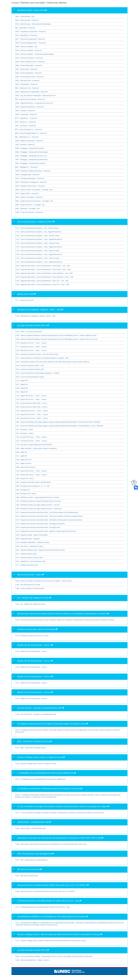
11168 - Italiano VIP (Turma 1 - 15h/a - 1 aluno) (30, 471)
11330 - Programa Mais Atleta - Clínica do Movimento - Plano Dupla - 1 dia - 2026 (42, 266)
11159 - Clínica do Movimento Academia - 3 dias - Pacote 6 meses (37, 243)
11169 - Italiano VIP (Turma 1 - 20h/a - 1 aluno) (30, 475)
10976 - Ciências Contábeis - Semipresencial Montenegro (34, 54)
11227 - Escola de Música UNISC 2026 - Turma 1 (31, 403)
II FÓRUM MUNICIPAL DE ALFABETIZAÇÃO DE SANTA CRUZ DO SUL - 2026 (48, 900)
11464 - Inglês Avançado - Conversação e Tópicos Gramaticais (36, 448)
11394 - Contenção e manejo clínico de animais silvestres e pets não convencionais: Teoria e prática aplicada (52, 362)
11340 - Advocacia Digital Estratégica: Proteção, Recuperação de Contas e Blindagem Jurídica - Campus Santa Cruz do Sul (56, 339)
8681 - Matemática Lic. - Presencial (27, 137)
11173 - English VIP (21, 381)
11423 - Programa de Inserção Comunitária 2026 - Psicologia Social (37, 527)
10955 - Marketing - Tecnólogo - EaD (27, 208)
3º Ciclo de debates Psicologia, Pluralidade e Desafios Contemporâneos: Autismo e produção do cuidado (62, 806)
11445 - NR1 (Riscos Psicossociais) (26, 876)
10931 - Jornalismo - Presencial (25, 126)
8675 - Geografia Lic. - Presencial (26, 118)
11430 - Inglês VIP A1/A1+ (23, 460)
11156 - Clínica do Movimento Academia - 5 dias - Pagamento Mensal (38, 262)
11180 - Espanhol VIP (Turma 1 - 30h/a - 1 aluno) (31, 418)
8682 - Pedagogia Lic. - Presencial (26, 167)
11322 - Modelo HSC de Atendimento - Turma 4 (31, 698)
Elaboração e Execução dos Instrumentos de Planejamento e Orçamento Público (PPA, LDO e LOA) (59, 838)
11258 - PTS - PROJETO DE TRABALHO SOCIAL (30, 604)
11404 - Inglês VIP (21, 452)
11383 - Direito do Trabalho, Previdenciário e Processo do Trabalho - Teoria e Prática (43, 581)
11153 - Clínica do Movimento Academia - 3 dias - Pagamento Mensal (38, 247)
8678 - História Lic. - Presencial (25, 122)
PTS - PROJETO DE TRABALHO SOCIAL (33, 598)
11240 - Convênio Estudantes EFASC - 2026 (29, 365)
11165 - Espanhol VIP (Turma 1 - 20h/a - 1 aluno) (31, 414)
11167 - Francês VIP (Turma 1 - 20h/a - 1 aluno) (31, 441)
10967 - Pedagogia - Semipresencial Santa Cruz (31, 156)
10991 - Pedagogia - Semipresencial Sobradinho (31, 159)
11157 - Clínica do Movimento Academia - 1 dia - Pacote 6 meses (37, 228)
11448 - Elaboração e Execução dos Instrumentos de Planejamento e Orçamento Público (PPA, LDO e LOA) (50, 844)
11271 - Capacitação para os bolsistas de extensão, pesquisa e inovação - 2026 (41, 358)
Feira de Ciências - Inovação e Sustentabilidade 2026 (39, 708)
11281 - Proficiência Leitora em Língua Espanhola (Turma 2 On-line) (38, 501)
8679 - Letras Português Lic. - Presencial (28, 129)
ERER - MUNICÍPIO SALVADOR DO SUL (33, 741)
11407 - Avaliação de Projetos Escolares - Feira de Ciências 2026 (36, 354)
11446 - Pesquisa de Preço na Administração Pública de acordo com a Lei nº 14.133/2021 (45, 891)
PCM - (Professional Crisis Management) (34, 853)
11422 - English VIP (21, 392)
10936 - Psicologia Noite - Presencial (27, 175)
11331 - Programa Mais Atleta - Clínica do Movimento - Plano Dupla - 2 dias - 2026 (43, 269)
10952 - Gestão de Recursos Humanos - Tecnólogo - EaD (34, 201)
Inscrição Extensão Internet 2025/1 (32, 950)
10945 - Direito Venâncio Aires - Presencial (29, 77)
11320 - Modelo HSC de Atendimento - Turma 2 (31, 667)
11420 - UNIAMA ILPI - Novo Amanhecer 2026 (30, 561)
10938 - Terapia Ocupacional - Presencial (29, 212)
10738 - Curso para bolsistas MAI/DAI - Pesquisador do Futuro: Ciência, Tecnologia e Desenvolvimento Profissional (53, 956)
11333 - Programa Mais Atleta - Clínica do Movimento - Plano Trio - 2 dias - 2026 (42, 284)
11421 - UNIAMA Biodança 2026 (25, 554)
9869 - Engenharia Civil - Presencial (27, 88)
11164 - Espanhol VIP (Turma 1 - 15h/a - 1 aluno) (31, 411)
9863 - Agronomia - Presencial (25, 28)
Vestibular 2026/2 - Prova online (31, 10)
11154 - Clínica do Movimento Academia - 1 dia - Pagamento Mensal (38, 232)
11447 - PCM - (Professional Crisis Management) (31, 860)
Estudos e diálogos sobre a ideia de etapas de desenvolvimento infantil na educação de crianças (58, 934)
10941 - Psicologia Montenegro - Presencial (29, 178)
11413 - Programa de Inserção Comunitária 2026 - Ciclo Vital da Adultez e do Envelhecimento (46, 512)
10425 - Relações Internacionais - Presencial (30, 186)
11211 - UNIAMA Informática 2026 (26, 565)
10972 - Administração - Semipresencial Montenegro (33, 24)
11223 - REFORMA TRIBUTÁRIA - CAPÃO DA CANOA (32, 542)
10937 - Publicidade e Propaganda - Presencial (31, 182)
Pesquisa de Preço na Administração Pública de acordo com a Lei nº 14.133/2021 (52, 885)
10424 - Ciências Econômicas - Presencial (29, 58)
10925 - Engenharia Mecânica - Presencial (29, 107)
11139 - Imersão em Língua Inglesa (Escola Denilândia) (33, 445)
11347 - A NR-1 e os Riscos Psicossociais (28, 332)
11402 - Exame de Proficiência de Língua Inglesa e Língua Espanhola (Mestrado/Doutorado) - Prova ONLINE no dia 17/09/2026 (57, 422)
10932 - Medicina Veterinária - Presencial (29, 141)
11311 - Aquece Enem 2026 (24, 300)
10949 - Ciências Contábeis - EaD (26, 47)
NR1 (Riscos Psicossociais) (28, 869)
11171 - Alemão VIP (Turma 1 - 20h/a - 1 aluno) (30, 347)
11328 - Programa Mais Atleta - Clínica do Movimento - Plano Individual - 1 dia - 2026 (44, 273)
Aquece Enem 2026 (25, 294)
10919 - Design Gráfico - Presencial (27, 193)
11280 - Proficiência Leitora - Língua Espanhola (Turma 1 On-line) (37, 497)
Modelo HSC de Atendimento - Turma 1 (34, 645)
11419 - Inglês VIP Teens (23, 463)
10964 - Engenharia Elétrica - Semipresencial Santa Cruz (34, 103)
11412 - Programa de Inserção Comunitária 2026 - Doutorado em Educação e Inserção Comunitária (48, 520)
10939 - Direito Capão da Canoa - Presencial (30, 62)
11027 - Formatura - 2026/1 (24, 429)
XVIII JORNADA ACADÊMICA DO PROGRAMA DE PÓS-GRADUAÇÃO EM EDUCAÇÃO (51, 916)
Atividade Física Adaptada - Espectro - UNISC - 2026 (39, 309)
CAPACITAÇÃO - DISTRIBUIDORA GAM (33, 822)
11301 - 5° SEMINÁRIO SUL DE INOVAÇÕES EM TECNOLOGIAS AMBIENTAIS (40, 779)
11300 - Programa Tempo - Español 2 (27, 539)
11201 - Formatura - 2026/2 (24, 433)
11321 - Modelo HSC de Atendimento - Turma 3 (31, 683)
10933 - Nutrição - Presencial (25, 144)
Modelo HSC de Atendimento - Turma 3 (34, 676)
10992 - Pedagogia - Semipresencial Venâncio (30, 163)
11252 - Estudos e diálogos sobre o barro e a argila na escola (35, 763)
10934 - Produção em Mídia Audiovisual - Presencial (32, 171)
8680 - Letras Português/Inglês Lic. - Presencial (31, 133)
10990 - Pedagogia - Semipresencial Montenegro (31, 152)
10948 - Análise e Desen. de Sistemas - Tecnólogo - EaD (34, 190)
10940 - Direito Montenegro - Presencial (28, 65)
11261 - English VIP (21, 384)
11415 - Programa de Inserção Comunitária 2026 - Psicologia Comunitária (40, 524)
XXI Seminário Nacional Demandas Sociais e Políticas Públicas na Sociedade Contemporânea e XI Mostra (62, 613)
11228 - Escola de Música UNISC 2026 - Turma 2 (31, 407)
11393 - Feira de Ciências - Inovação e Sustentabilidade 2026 (35, 714)
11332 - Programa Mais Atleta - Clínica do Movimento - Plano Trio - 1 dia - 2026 (41, 281)
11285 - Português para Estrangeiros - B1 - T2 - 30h (32, 486)
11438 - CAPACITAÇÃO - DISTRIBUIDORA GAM (30, 828)
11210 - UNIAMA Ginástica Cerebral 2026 (29, 557)
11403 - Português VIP (22, 490)
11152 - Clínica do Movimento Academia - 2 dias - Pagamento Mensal (38, 239)
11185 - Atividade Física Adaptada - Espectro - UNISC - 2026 (35, 316)
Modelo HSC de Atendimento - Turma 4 (34, 692)
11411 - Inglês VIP (21, 456)
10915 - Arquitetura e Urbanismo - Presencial (30, 31)
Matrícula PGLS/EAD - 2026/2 (29, 574)
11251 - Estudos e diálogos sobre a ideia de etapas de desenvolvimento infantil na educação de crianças (50, 941)
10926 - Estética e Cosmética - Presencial (29, 197)
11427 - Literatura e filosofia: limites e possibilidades (33, 482)
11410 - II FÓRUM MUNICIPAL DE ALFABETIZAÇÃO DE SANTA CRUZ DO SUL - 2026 (42, 907)
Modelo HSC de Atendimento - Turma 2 (34, 661)
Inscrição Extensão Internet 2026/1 (32, 325)
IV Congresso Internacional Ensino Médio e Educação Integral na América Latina (51, 723)
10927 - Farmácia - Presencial (25, 111)
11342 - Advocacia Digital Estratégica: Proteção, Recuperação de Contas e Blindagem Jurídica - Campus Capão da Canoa (55, 335)
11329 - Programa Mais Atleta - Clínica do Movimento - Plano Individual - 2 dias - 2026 (44, 277)
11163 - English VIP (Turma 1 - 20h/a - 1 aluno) (30, 399)
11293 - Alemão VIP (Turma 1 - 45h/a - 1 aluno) (30, 350)
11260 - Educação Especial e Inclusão (27, 585)
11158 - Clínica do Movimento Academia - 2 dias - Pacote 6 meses (37, 235)
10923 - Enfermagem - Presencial (26, 84)
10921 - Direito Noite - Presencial (26, 69)
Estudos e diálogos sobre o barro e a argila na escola (40, 757)
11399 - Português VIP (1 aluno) (25, 493)
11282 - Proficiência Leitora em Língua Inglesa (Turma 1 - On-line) (37, 505)
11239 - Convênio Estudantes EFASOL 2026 (29, 369)
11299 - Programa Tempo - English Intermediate (31, 535)
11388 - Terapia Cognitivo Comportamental (29, 588)
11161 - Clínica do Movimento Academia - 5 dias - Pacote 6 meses (37, 258)
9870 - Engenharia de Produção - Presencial (30, 99)
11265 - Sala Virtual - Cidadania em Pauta (29, 546)
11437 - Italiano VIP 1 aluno (24, 478)
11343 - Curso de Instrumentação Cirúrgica (29, 377)
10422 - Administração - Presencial (27, 20)
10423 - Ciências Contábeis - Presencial (28, 50)
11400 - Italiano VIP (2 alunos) (25, 467)
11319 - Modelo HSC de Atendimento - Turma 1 (31, 651)
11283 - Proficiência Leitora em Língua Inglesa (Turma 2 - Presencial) (38, 509)
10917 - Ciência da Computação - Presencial (30, 39)
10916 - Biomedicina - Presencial (26, 35)
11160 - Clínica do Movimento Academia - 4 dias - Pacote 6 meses (37, 251)
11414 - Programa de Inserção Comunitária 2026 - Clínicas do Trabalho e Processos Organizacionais (49, 516)
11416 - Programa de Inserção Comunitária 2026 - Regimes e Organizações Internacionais (45, 531)
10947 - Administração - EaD (24, 16)
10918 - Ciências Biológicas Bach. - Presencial (30, 43)
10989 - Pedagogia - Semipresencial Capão (29, 148)
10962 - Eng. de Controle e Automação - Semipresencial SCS (35, 95)
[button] (133, 482)
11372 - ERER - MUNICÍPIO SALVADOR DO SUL (30, 748)
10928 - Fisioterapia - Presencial (26, 114)
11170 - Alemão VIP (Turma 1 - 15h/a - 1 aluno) (30, 343)
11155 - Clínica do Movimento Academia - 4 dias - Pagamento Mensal (38, 254)
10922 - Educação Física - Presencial (27, 80)
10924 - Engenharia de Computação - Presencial (31, 92)
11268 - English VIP (21, 388)
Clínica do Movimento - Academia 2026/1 (35, 221)
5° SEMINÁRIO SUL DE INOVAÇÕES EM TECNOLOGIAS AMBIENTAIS (45, 773)
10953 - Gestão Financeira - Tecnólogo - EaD (30, 205)
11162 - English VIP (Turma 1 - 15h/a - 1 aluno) (30, 396)
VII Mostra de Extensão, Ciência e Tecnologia (36, 629)
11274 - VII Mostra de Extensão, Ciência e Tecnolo (31, 636)
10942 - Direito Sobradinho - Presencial (28, 73)
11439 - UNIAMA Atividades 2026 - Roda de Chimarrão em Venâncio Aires (40, 550)
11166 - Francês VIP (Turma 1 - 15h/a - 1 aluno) (31, 437)
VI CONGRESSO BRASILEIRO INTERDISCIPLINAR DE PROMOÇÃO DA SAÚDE (48, 788)
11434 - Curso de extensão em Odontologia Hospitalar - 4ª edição (37, 373)
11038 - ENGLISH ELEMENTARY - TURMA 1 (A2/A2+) (32, 960)
